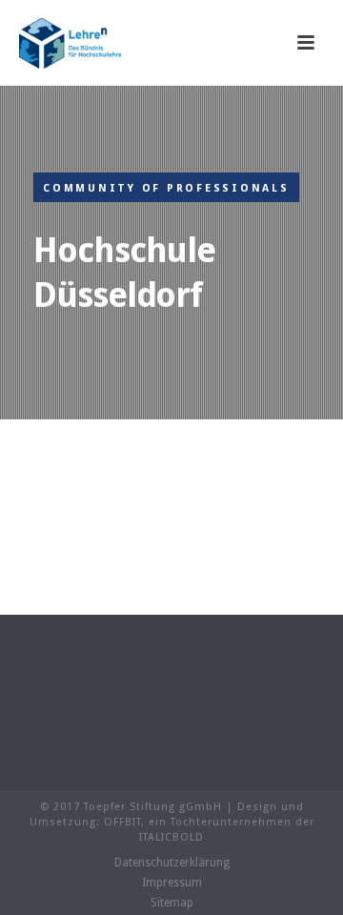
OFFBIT (122, 822)
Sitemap (172, 902)
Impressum (172, 882)
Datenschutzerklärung (172, 862)
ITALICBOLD (171, 837)
